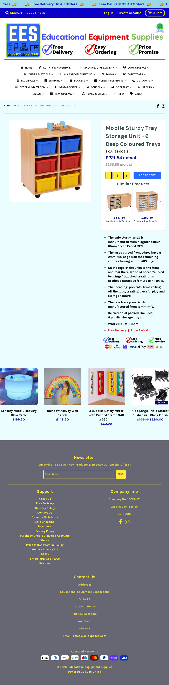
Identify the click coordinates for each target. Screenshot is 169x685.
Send (121, 474)
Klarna (44, 540)
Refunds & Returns (45, 517)
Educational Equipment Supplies (90, 667)
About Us (45, 499)
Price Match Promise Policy (44, 545)
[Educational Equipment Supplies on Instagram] (163, 106)
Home (7, 106)
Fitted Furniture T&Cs (45, 558)
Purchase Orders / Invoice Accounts (45, 535)
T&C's (45, 554)
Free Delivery (45, 503)
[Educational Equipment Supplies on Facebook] (158, 106)
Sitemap (44, 563)
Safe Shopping (45, 522)
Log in (108, 13)
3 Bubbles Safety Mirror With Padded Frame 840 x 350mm (106, 415)
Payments (45, 526)
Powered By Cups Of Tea (84, 671)
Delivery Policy (45, 508)
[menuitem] (26, 67)
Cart (157, 13)
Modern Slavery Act (45, 549)
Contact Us (44, 512)
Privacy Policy (44, 531)
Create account (130, 13)
